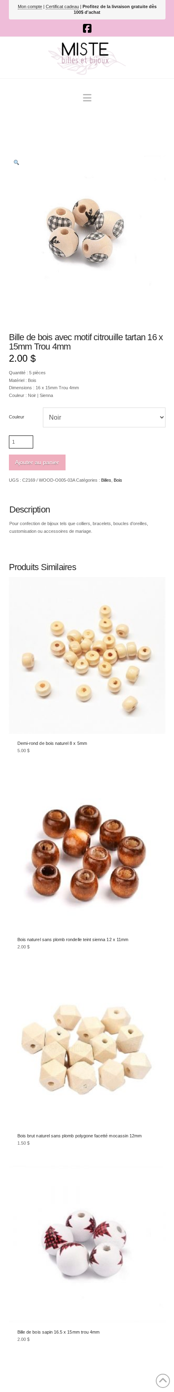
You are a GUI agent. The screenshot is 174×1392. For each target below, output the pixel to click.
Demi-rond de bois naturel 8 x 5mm (52, 743)
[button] (87, 97)
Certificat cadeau (62, 6)
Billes (106, 480)
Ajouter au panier (37, 462)
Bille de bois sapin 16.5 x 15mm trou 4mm (58, 1332)
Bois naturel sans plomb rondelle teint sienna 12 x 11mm (72, 939)
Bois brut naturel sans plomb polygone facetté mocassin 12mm (79, 1135)
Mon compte (30, 6)
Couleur (16, 416)
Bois (118, 480)
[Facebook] (87, 28)
